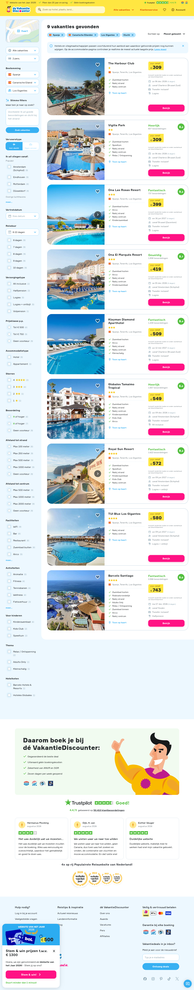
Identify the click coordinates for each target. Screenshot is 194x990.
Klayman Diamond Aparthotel (121, 321)
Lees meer (160, 49)
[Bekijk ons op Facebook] (145, 979)
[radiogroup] (22, 334)
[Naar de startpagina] (18, 9)
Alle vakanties (122, 9)
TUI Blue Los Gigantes (124, 513)
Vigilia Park (116, 125)
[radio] (22, 327)
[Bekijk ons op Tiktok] (169, 979)
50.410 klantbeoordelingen (108, 810)
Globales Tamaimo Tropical (121, 385)
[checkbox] (22, 168)
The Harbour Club (121, 63)
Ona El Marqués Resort (125, 254)
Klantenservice (149, 9)
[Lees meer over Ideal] (42, 783)
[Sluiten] (54, 951)
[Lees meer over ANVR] (182, 2)
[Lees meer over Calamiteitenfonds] (160, 932)
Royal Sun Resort (121, 449)
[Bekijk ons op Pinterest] (161, 979)
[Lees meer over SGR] (186, 2)
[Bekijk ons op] (153, 979)
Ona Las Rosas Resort (124, 190)
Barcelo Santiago (120, 575)
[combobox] (70, 9)
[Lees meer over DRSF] (50, 783)
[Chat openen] (188, 984)
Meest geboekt (172, 33)
